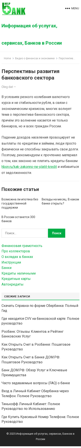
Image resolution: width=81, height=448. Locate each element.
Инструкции (11, 262)
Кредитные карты (16, 279)
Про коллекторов (16, 251)
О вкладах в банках (17, 257)
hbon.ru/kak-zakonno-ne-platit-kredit (29, 167)
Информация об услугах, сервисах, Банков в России (32, 34)
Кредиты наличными (19, 273)
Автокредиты (13, 284)
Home (7, 58)
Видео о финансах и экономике (35, 58)
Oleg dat (7, 87)
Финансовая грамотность (22, 246)
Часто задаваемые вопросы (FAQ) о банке (36, 383)
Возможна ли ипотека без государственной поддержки (20, 203)
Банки (6, 268)
